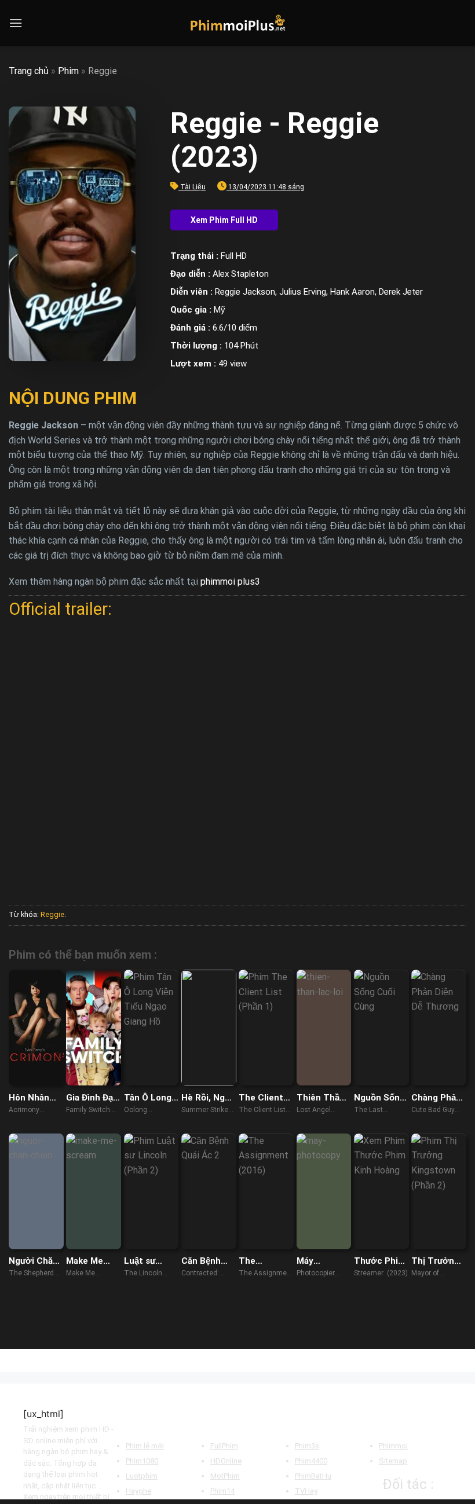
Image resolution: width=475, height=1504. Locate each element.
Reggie (52, 914)
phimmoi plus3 (230, 581)
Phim (68, 70)
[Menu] (16, 23)
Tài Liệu (193, 187)
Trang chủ (29, 70)
